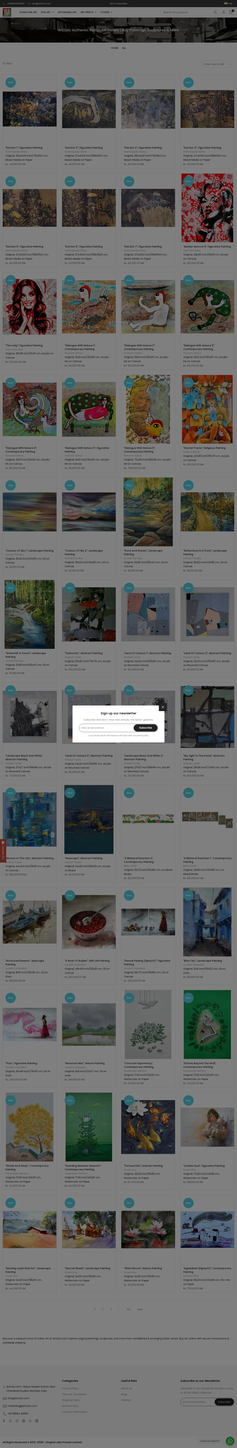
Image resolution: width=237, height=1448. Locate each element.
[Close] (163, 707)
